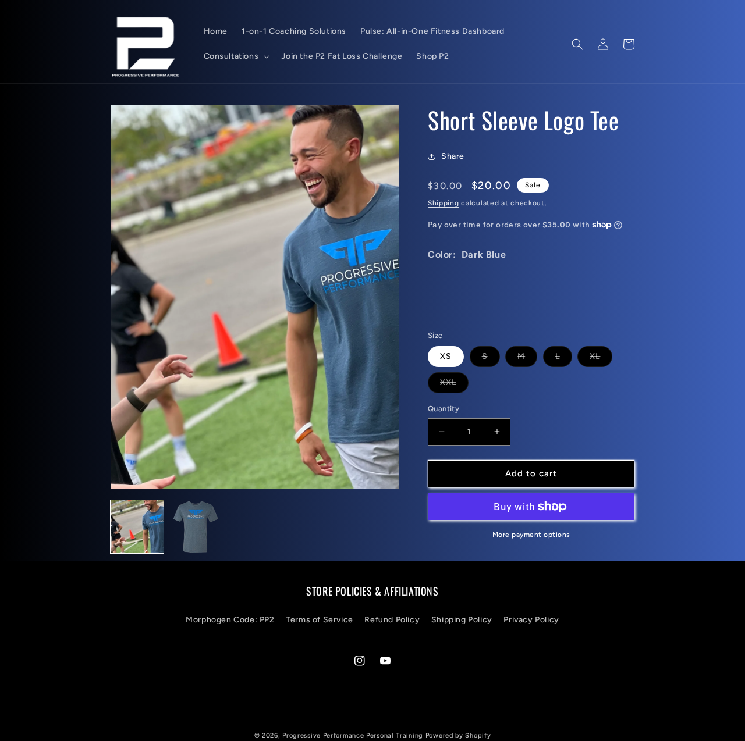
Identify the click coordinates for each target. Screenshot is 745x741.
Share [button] (452, 156)
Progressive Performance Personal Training (352, 735)
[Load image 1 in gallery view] (137, 526)
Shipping (443, 203)
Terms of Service (319, 620)
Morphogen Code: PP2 (230, 620)
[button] (236, 56)
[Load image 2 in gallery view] (195, 526)
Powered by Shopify (458, 735)
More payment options (531, 534)
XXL (454, 385)
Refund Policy (392, 620)
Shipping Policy (461, 620)
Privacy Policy (531, 620)
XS (446, 356)
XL (601, 359)
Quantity (443, 408)
